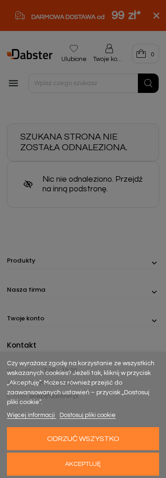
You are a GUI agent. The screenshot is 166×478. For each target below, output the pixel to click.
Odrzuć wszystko (83, 438)
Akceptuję (83, 464)
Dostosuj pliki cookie (87, 415)
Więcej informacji (31, 415)
